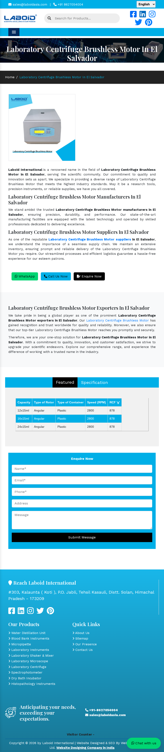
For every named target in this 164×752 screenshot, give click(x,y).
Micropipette (20, 644)
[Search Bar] (49, 18)
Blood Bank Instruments (29, 638)
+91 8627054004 (70, 4)
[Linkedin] (142, 16)
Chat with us (145, 743)
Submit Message (82, 537)
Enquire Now (91, 276)
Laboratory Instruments (29, 650)
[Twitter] (138, 24)
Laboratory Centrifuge (28, 667)
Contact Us (83, 650)
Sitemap (81, 638)
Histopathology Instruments (32, 684)
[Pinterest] (148, 24)
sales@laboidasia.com (29, 4)
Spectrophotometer (26, 672)
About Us (81, 633)
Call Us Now (57, 276)
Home (10, 77)
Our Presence (85, 644)
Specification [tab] (94, 382)
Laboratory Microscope (29, 661)
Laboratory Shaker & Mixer (32, 656)
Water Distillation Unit (27, 633)
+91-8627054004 (103, 710)
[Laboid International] (20, 18)
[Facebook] (133, 16)
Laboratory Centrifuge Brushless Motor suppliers (89, 239)
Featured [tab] (65, 382)
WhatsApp (26, 276)
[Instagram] (152, 16)
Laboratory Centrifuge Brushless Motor (117, 320)
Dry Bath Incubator (25, 678)
